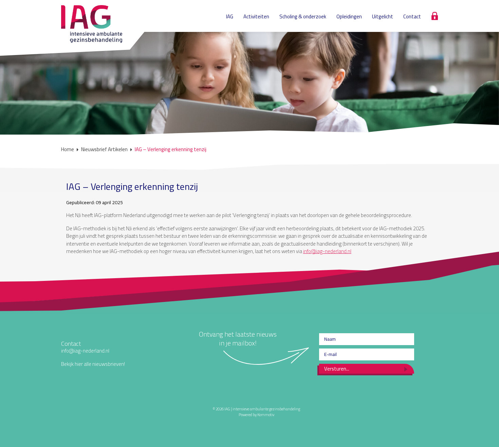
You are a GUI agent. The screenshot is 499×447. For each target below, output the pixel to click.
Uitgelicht (382, 16)
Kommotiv (265, 414)
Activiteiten (256, 16)
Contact (412, 16)
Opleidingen (349, 16)
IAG (229, 16)
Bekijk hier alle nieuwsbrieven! (93, 364)
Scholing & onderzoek (302, 16)
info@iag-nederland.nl (327, 251)
